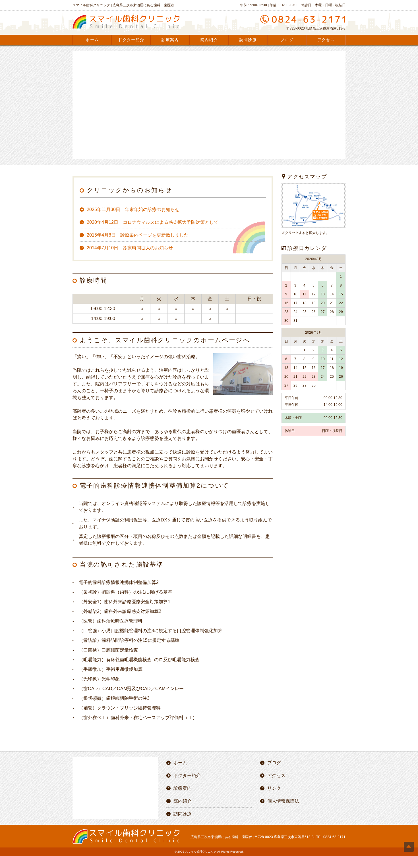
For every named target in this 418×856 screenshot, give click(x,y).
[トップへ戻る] (409, 847)
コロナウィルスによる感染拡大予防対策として (152, 222)
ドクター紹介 (131, 39)
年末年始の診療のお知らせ (133, 209)
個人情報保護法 (283, 801)
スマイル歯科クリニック (200, 851)
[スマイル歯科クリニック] (126, 29)
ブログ (286, 39)
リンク (274, 788)
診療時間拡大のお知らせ (130, 247)
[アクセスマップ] (313, 227)
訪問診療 (248, 39)
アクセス (326, 39)
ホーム (92, 39)
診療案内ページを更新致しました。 (140, 235)
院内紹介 (209, 39)
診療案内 (170, 39)
